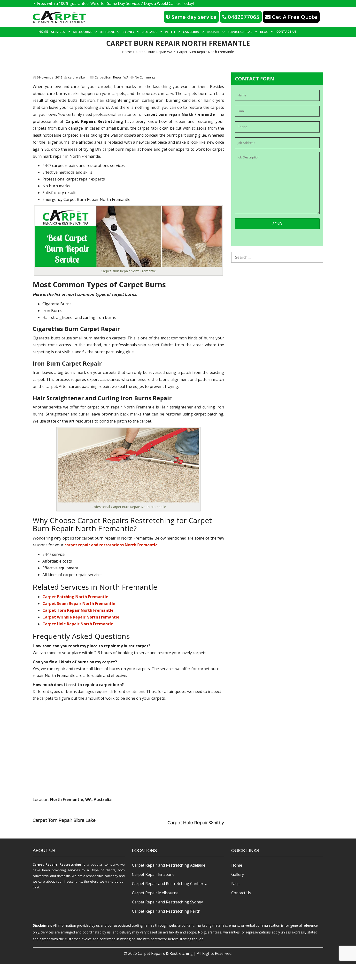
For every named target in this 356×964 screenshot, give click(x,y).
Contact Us (286, 31)
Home (43, 31)
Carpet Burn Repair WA (154, 51)
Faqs (235, 883)
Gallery (237, 874)
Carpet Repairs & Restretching (165, 953)
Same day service (193, 16)
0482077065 (242, 16)
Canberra (191, 32)
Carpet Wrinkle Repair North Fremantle (80, 617)
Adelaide (149, 32)
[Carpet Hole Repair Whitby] (132, 822)
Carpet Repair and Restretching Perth (166, 911)
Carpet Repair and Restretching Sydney (167, 902)
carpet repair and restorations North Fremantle (111, 545)
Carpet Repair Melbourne (155, 892)
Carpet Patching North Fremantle (75, 596)
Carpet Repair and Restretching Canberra (169, 883)
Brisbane (107, 32)
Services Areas (240, 32)
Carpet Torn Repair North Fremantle (78, 610)
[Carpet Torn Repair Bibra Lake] (164, 815)
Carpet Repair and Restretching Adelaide (168, 865)
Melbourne (82, 32)
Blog (264, 32)
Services (58, 32)
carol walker (77, 77)
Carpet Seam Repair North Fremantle (78, 603)
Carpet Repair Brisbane (153, 874)
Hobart (213, 32)
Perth (170, 32)
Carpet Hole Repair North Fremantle (77, 624)
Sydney (129, 32)
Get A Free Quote (294, 16)
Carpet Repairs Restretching (57, 864)
